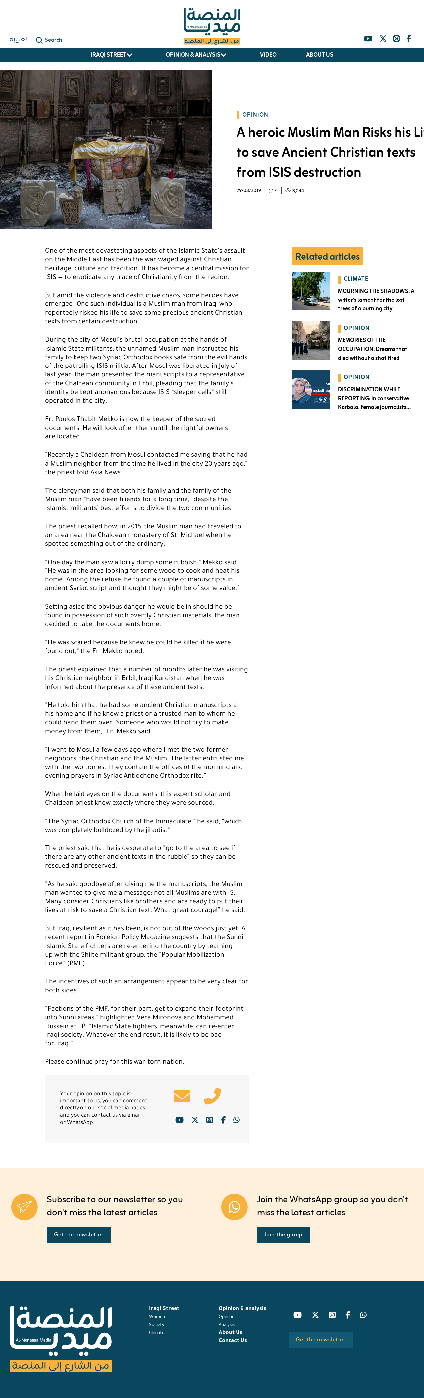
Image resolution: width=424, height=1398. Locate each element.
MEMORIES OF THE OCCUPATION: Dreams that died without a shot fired (372, 349)
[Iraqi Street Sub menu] (129, 55)
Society (156, 1325)
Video (268, 55)
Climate (156, 1333)
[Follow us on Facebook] (408, 37)
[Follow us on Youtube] (368, 37)
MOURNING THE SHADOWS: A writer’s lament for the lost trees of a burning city (376, 300)
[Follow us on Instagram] (396, 37)
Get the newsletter (78, 1235)
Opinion (227, 1317)
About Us (319, 55)
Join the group (283, 1235)
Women (157, 1317)
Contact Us (233, 1341)
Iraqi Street (108, 55)
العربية (19, 40)
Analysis (227, 1325)
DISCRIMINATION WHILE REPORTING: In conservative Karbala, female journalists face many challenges (373, 403)
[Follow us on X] (383, 37)
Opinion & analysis (193, 55)
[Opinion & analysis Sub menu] (223, 55)
